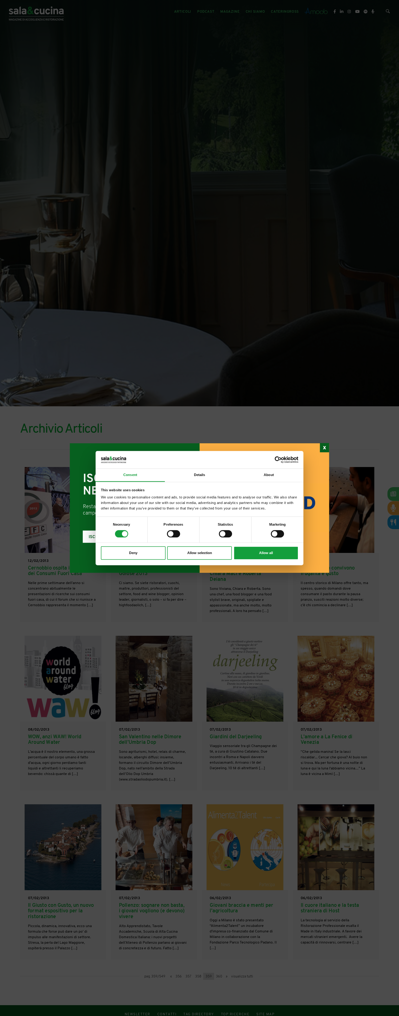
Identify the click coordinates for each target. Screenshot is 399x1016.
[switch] (173, 533)
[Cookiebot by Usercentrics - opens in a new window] (278, 459)
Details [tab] (199, 475)
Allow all (266, 553)
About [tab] (269, 475)
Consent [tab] (130, 475)
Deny (133, 553)
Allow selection (199, 553)
